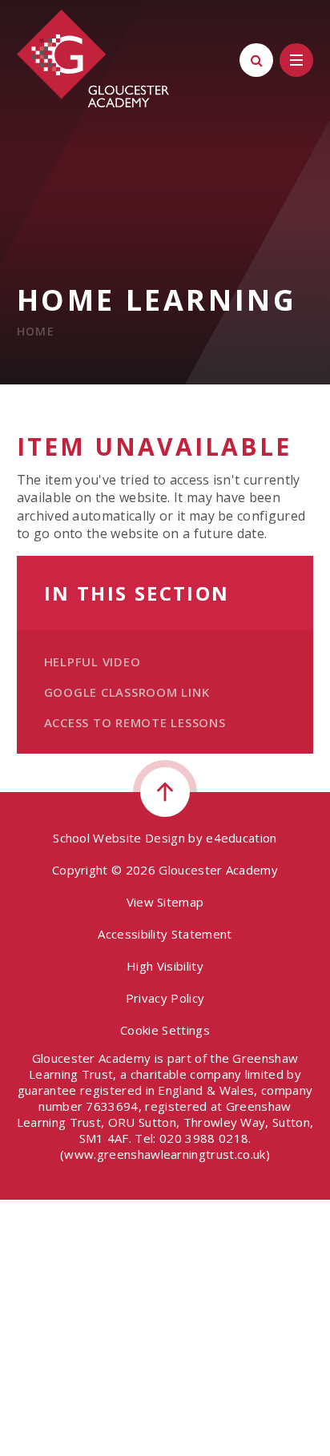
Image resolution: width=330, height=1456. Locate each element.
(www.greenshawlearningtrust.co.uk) (165, 1154)
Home (36, 331)
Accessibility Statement (164, 934)
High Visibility (165, 966)
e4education (241, 838)
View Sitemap (165, 902)
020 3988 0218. (205, 1138)
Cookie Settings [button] (165, 1030)
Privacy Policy (165, 998)
